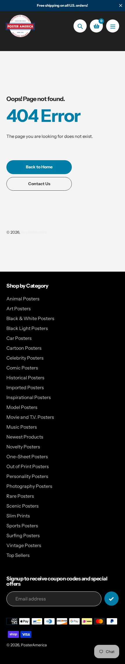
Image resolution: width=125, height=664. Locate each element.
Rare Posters (20, 496)
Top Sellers (18, 555)
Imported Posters (25, 387)
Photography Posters (29, 486)
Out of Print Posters (27, 466)
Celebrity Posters (25, 358)
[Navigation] (112, 26)
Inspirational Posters (28, 397)
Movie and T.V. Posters (30, 417)
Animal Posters (23, 299)
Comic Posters (22, 368)
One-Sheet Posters (27, 456)
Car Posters (19, 338)
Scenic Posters (22, 506)
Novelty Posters (23, 447)
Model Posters (22, 407)
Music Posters (21, 427)
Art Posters (18, 308)
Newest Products (24, 437)
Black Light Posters (27, 328)
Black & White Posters (30, 318)
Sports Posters (22, 525)
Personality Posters (27, 476)
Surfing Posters (23, 535)
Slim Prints (18, 516)
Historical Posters (25, 377)
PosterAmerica (34, 232)
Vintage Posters (23, 545)
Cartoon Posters (24, 348)
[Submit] (111, 598)
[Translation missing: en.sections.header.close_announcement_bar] (121, 5)
